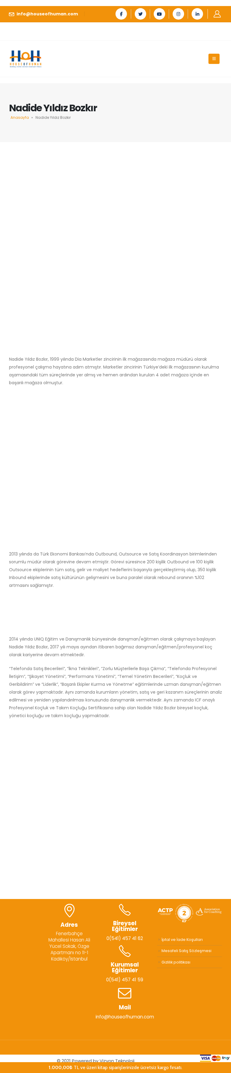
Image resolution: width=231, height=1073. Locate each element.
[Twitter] (140, 14)
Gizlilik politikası (176, 962)
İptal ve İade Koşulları (182, 939)
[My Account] (217, 14)
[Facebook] (121, 14)
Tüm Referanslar (115, 869)
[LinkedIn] (197, 14)
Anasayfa (20, 117)
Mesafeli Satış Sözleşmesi (186, 950)
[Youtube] (159, 14)
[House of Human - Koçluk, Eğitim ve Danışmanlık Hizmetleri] (25, 59)
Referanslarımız (115, 758)
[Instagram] (178, 14)
